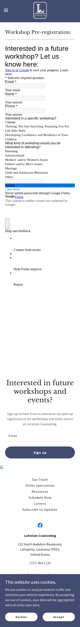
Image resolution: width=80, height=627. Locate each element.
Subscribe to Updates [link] (40, 509)
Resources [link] (40, 491)
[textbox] (40, 435)
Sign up (39, 452)
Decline (21, 617)
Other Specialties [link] (39, 485)
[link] (40, 10)
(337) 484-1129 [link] (40, 563)
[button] (7, 10)
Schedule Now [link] (40, 497)
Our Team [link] (40, 479)
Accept (58, 617)
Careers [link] (40, 503)
